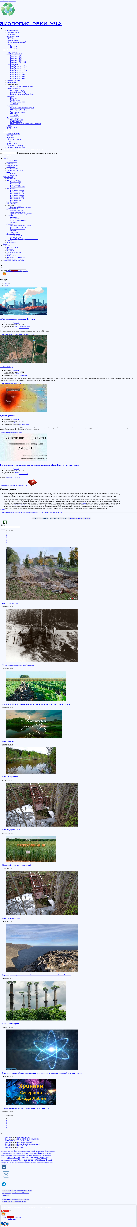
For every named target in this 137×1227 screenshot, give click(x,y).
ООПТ (31, 1155)
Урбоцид (3, 1162)
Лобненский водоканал (28, 1153)
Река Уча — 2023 (15, 185)
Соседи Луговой (46, 1160)
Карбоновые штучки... (11, 1023)
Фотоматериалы (12, 160)
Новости (28, 1155)
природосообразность (49, 1162)
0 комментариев (24, 328)
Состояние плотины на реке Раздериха (18, 665)
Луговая (9, 240)
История (9, 1153)
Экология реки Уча (31, 23)
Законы (47, 1151)
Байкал (6, 1151)
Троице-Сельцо (11, 242)
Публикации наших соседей (16, 170)
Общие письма (11, 178)
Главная (5, 158)
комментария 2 (23, 474)
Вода (15, 1151)
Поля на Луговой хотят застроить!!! (16, 865)
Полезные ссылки (12, 168)
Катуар (9, 254)
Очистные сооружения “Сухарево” (21, 225)
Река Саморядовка (12, 202)
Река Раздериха (11, 188)
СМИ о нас (13, 175)
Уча (7, 1162)
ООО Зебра (14, 230)
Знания (21, 326)
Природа (27, 326)
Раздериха (42, 1157)
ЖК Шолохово (15, 219)
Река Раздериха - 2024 (11, 918)
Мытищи (12, 1155)
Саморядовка (15, 1160)
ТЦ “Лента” (14, 222)
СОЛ (11, 1160)
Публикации (32, 1158)
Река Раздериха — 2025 (17, 190)
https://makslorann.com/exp (13, 477)
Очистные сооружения (41, 1155)
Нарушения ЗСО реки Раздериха (20, 207)
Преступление (13, 1157)
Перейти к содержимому (8, 1)
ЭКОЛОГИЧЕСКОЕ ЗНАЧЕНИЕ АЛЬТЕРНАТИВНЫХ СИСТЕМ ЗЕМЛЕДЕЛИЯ (36, 704)
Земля (2, 1153)
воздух (6, 285)
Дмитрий (16, 323)
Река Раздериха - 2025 (11, 830)
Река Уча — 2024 (15, 183)
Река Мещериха (11, 203)
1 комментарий (23, 375)
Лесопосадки (18, 1153)
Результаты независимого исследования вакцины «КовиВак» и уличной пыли (39, 465)
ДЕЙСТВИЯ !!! (8, 177)
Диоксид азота (7, 415)
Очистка (34, 1155)
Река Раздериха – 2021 (17, 197)
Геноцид (27, 1151)
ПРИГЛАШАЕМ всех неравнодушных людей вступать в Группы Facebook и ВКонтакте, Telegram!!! (17, 1193)
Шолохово (10, 215)
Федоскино (10, 250)
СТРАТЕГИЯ (11, 167)
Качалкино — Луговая (14, 252)
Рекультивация (5, 1160)
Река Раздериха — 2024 (17, 192)
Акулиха (3, 1151)
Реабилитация (49, 1157)
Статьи (5, 244)
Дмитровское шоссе (13, 208)
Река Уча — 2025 (15, 182)
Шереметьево (17, 1162)
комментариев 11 (24, 424)
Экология (28, 1162)
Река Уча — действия (13, 180)
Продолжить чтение (18, 334)
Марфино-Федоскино (13, 234)
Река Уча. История (12, 247)
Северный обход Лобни (17, 212)
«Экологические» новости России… (18, 319)
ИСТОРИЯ (6, 245)
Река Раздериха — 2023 (17, 193)
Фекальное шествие (10, 603)
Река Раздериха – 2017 (17, 200)
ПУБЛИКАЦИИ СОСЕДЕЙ (79, 518)
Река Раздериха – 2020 (17, 198)
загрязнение (42, 1162)
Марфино (10, 249)
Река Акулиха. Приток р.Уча (16, 257)
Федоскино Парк (15, 237)
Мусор (8, 1155)
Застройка (52, 1151)
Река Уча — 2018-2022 (17, 187)
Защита (16, 326)
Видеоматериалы (12, 162)
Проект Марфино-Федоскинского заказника (24, 239)
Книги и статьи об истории (15, 259)
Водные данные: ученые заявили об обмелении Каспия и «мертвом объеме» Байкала (36, 975)
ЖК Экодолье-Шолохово (18, 220)
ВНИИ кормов (10, 1151)
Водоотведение (21, 1151)
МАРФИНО (21, 1147)
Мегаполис (3, 1155)
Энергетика (34, 1162)
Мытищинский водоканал (20, 1155)
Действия (38, 1151)
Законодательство (12, 165)
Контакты (13, 173)
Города (32, 1151)
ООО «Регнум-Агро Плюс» (19, 227)
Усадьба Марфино (16, 235)
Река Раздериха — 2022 (17, 195)
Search (3, 525)
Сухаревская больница (17, 229)
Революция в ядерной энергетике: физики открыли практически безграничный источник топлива (42, 1073)
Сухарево (10, 224)
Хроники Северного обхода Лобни (21, 214)
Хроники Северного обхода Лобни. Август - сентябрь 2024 (25, 1108)
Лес (14, 1153)
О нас (8, 172)
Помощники (10, 163)
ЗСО (43, 1151)
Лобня (38, 1153)
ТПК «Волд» (14, 232)
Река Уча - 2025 (8, 741)
